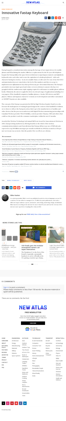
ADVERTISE (5, 355)
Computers (35, 343)
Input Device (28, 180)
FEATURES (5, 350)
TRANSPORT (49, 338)
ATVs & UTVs (25, 352)
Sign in (6, 287)
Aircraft (48, 341)
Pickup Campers (24, 381)
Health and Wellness (59, 379)
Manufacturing (16, 346)
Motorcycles (49, 351)
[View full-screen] (64, 24)
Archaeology (59, 343)
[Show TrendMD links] (63, 171)
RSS (3, 365)
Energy (14, 343)
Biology (58, 348)
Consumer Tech (36, 346)
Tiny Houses (25, 350)
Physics (58, 353)
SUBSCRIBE (5, 341)
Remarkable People (37, 368)
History (34, 353)
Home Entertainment (38, 356)
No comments (40, 187)
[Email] (63, 18)
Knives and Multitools (25, 373)
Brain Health (59, 361)
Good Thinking (36, 351)
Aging (57, 358)
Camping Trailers (24, 362)
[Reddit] (56, 18)
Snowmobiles (26, 393)
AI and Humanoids (37, 341)
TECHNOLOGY (36, 338)
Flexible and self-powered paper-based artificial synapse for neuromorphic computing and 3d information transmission (31, 144)
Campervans (25, 359)
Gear (23, 341)
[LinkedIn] (52, 18)
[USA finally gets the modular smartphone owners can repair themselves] (33, 234)
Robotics (14, 353)
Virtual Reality (36, 373)
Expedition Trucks (25, 369)
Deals (33, 376)
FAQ (3, 367)
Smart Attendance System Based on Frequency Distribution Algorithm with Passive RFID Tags (25, 149)
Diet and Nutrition (58, 364)
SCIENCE (58, 341)
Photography (35, 366)
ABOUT (4, 343)
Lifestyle (34, 358)
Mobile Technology (7, 9)
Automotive (49, 343)
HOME (3, 338)
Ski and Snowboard (25, 389)
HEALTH (58, 356)
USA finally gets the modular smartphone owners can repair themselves (32, 247)
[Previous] (4, 243)
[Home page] (33, 3)
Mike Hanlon (15, 195)
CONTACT (5, 362)
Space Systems (16, 356)
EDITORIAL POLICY (5, 346)
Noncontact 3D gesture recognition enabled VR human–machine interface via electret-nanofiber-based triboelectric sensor (32, 164)
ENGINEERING (16, 338)
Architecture (15, 341)
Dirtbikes (24, 366)
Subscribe (33, 323)
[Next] (61, 243)
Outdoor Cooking (24, 377)
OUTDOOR (25, 338)
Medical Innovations (59, 375)
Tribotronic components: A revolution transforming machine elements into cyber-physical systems (26, 159)
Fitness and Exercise (59, 368)
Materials (14, 348)
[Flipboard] (59, 18)
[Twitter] (49, 18)
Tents (23, 395)
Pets (33, 363)
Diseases (58, 371)
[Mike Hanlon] (5, 197)
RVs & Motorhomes (25, 385)
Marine (48, 348)
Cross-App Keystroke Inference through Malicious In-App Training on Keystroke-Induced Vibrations (26, 139)
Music (33, 361)
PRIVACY (4, 360)
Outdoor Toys (26, 347)
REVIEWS (4, 352)
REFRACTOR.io (60, 338)
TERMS (4, 357)
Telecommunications (38, 371)
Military (14, 351)
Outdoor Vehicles (24, 344)
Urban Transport (48, 354)
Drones (34, 348)
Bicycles (48, 346)
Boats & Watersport (25, 355)
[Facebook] (46, 18)
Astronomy (59, 346)
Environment (59, 351)
